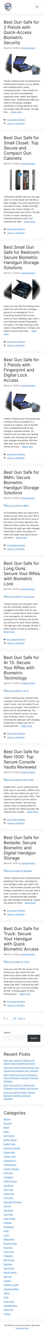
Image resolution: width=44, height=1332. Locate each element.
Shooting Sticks (11, 1289)
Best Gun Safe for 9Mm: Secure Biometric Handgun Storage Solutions (21, 482)
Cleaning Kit (10, 1160)
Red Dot (8, 1276)
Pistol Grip (9, 1252)
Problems (8, 1256)
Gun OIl (7, 1206)
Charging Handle (12, 1148)
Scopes (7, 1281)
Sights (7, 1293)
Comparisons (10, 1165)
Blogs (6, 1131)
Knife (6, 1231)
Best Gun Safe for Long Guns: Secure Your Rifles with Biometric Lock (22, 573)
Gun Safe (8, 1214)
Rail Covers (9, 1260)
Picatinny (8, 1247)
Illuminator (9, 1227)
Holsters (8, 1223)
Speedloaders (10, 1305)
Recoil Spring (10, 1272)
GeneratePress (22, 1328)
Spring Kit (8, 1310)
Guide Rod (9, 1194)
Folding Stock (10, 1181)
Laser (6, 1235)
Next (22, 1018)
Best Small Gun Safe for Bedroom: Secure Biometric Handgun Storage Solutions (22, 257)
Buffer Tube (9, 1144)
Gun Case (8, 1198)
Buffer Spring (10, 1140)
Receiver (8, 1264)
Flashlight (8, 1177)
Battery (7, 1119)
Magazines (9, 1239)
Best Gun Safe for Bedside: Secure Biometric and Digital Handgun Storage (21, 848)
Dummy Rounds (11, 1169)
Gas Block (8, 1185)
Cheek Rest (9, 1152)
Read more (16, 112)
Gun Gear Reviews (16, 120)
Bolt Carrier (9, 1136)
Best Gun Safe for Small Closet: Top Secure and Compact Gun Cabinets (21, 148)
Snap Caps (9, 1301)
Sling (6, 1297)
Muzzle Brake (10, 1243)
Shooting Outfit (11, 1285)
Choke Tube (10, 1156)
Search (7, 1032)
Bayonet (8, 1123)
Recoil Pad (9, 1268)
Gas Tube (8, 1189)
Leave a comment (16, 123)
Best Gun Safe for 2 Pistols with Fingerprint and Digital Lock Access (21, 370)
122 (15, 1018)
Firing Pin (8, 1173)
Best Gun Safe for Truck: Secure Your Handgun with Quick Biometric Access (21, 939)
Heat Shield (9, 1218)
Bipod (6, 1127)
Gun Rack (8, 1210)
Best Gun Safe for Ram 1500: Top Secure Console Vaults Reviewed (21, 759)
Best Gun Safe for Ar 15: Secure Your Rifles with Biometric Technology (21, 667)
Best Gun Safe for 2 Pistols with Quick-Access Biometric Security (21, 32)
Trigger (7, 1314)
